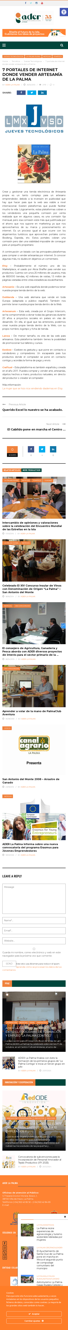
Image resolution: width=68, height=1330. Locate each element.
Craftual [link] (7, 367)
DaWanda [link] (8, 297)
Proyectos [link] (42, 1023)
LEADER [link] (59, 1248)
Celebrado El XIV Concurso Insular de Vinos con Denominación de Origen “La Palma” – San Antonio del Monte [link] (31, 589)
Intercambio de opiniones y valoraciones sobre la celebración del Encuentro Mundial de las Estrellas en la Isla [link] (32, 526)
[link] (64, 12)
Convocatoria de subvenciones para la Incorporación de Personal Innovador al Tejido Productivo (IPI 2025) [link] (39, 1159)
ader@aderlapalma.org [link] (22, 1205)
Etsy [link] (4, 265)
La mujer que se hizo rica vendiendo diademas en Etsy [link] (32, 388)
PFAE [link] (32, 1023)
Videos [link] (7, 728)
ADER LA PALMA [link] (28, 1167)
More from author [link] (31, 470)
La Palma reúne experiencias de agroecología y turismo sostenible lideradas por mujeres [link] (49, 1234)
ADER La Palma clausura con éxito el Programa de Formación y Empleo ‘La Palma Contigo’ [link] (33, 1031)
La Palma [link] (41, 1225)
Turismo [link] (48, 480)
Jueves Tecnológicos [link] (13, 56)
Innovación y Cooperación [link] (19, 1118)
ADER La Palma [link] (12, 85)
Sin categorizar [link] (22, 606)
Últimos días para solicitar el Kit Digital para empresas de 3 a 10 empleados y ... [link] (33, 1127)
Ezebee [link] (7, 349)
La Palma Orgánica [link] (46, 1248)
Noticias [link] (47, 56)
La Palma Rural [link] (33, 56)
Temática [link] (58, 56)
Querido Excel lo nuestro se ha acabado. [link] (32, 410)
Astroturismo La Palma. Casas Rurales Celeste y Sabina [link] (50, 1285)
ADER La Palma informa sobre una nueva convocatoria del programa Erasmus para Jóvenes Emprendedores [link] (30, 847)
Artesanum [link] (9, 311)
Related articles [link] (12, 470)
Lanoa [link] (6, 335)
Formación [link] (12, 1023)
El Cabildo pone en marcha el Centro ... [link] (36, 429)
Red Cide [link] (51, 1118)
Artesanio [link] (8, 286)
